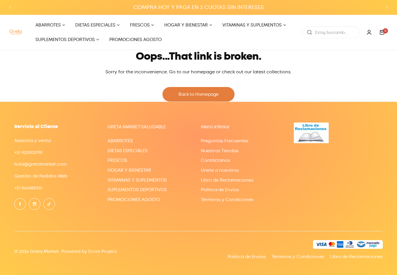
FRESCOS (117, 160)
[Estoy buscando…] (309, 32)
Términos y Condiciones (227, 200)
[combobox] (331, 32)
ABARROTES (120, 141)
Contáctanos (215, 160)
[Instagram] (34, 204)
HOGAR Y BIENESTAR (129, 170)
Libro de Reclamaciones (227, 180)
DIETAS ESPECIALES (128, 151)
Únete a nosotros (220, 170)
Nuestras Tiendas (220, 151)
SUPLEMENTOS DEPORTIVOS (137, 190)
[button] (10, 7)
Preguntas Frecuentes (224, 141)
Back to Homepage (198, 94)
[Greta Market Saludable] (16, 32)
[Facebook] (20, 204)
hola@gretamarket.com (40, 164)
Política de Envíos (220, 190)
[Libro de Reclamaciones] (311, 142)
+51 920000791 (28, 152)
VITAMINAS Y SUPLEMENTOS (137, 180)
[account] (369, 32)
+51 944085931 (28, 188)
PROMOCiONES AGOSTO (134, 200)
